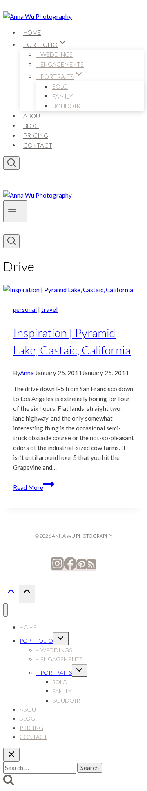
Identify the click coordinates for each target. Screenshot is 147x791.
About (33, 115)
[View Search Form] (11, 163)
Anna (27, 372)
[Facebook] (70, 567)
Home (32, 32)
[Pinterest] (82, 567)
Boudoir (66, 106)
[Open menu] (15, 211)
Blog (31, 125)
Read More (33, 487)
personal (25, 309)
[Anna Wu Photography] (37, 16)
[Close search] (11, 755)
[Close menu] (5, 610)
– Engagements (60, 64)
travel (49, 309)
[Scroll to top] (11, 594)
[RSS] (91, 567)
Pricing (35, 135)
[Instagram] (57, 567)
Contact (37, 145)
